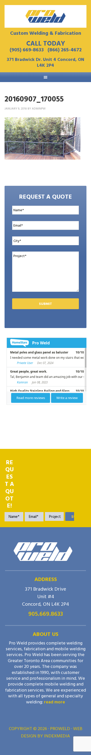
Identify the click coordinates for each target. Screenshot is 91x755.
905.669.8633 (45, 614)
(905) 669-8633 (27, 50)
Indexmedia (57, 736)
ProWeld (45, 16)
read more (54, 702)
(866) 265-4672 (65, 50)
